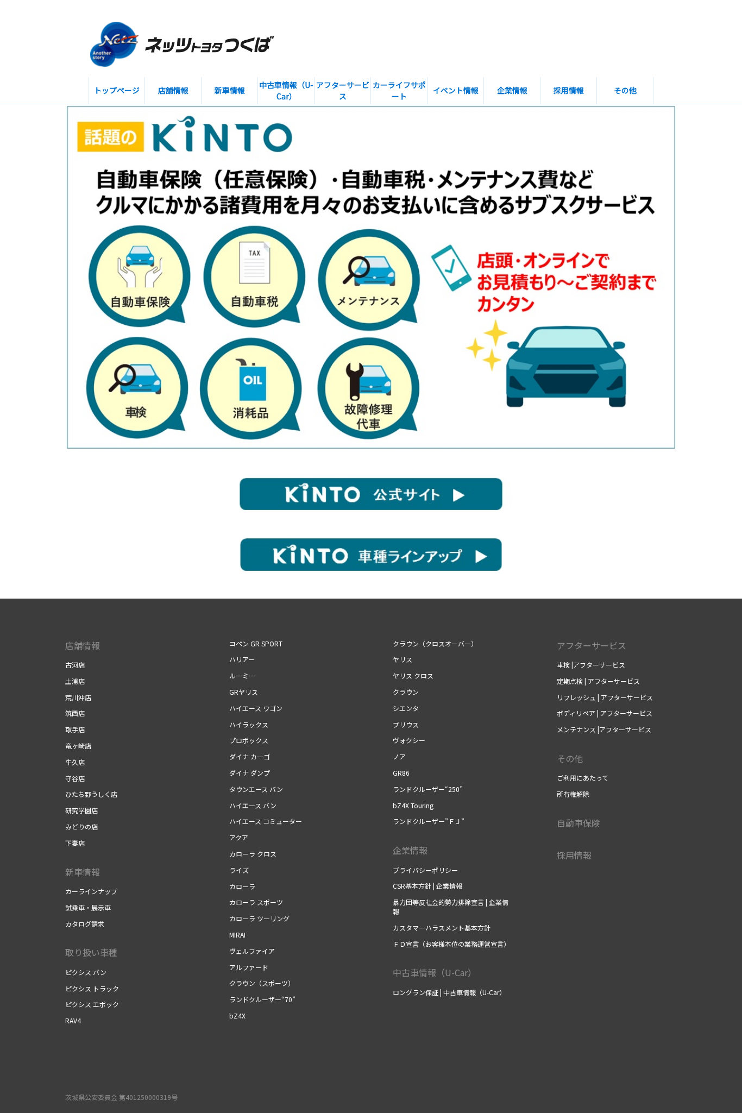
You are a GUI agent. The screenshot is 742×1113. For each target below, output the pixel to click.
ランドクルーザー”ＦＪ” (428, 821)
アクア (238, 837)
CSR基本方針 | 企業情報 (427, 885)
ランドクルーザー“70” (262, 999)
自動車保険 (578, 822)
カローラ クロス (252, 853)
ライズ (239, 870)
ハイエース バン (252, 805)
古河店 (75, 664)
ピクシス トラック (92, 988)
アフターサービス (591, 645)
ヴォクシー (409, 740)
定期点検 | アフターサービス (598, 681)
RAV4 (73, 1020)
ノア (399, 756)
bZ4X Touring (413, 805)
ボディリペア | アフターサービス (604, 713)
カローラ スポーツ (256, 902)
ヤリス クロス (413, 675)
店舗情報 (82, 645)
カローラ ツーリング (259, 918)
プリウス (406, 724)
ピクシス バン (85, 972)
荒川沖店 (78, 697)
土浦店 (75, 681)
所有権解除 (573, 793)
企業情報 (410, 850)
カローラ (242, 886)
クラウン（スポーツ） (261, 983)
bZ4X (237, 1015)
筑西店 (75, 713)
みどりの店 (81, 826)
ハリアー (242, 659)
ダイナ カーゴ (249, 756)
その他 (570, 758)
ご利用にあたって (582, 777)
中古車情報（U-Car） (434, 972)
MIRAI (237, 934)
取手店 (75, 729)
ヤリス (402, 659)
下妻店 (75, 842)
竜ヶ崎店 (78, 745)
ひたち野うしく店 (91, 793)
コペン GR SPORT (255, 643)
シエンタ (406, 708)
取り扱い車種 (91, 952)
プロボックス (248, 740)
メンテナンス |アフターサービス (604, 729)
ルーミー (242, 675)
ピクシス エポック (92, 1004)
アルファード (248, 967)
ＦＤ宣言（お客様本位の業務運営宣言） (451, 943)
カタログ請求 (84, 923)
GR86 (401, 772)
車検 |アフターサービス (591, 664)
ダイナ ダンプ (249, 772)
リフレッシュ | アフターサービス (605, 697)
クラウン (406, 691)
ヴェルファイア (252, 950)
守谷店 (75, 778)
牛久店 (75, 761)
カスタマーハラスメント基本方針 (442, 927)
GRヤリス (243, 691)
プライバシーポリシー (425, 870)
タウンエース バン (256, 789)
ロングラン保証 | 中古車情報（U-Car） (449, 992)
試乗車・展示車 (88, 907)
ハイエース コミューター (265, 821)
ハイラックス (248, 724)
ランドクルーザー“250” (428, 789)
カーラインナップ (91, 891)
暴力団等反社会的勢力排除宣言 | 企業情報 (450, 906)
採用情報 (574, 855)
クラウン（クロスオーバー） (435, 643)
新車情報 (82, 871)
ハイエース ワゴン (255, 708)
